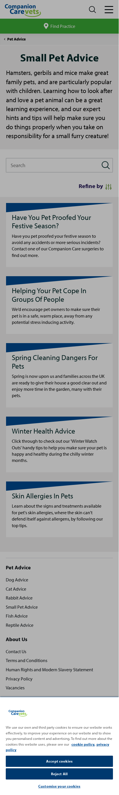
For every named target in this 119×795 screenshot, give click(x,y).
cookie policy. (83, 744)
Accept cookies (59, 761)
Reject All (59, 773)
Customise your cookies (59, 786)
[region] (59, 745)
